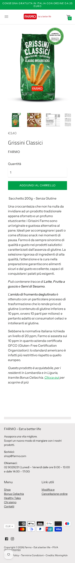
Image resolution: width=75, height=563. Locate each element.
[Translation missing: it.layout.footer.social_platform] (6, 538)
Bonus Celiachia (14, 494)
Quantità (14, 164)
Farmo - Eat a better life (37, 547)
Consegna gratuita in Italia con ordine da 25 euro (37, 5)
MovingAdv (61, 555)
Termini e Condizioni (32, 555)
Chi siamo (10, 502)
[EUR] (7, 526)
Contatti (9, 506)
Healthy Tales (12, 498)
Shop (7, 489)
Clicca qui (51, 377)
